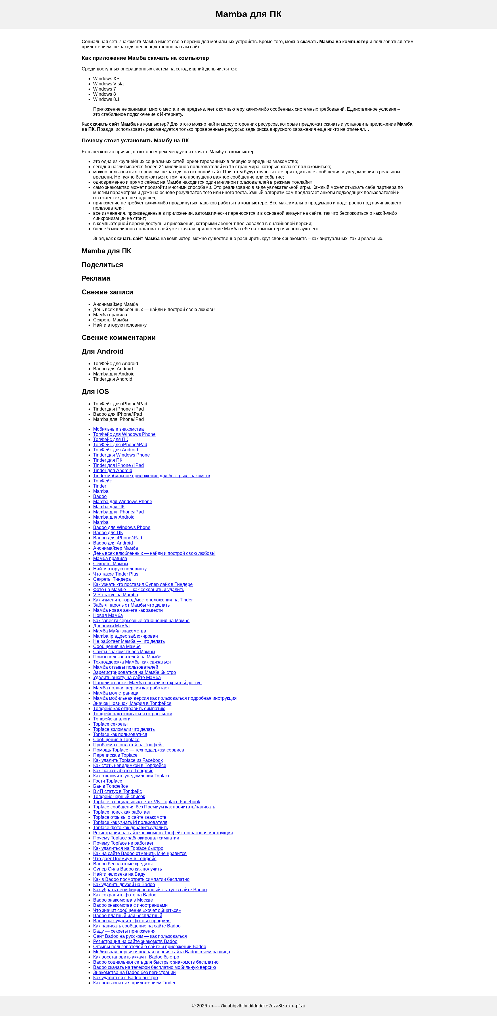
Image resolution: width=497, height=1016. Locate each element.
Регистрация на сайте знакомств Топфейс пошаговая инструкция (163, 832)
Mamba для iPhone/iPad (118, 511)
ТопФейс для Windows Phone (124, 434)
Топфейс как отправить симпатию (129, 708)
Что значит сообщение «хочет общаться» (137, 910)
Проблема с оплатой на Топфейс (128, 744)
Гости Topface (107, 781)
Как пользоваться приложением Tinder (134, 982)
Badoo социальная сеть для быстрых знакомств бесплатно (156, 962)
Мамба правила (110, 558)
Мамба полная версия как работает (131, 687)
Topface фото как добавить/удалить (130, 827)
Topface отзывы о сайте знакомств (130, 817)
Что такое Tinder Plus (115, 574)
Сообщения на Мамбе (117, 646)
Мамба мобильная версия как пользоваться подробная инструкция (165, 698)
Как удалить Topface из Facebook (128, 760)
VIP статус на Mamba (115, 594)
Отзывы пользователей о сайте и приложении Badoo (149, 946)
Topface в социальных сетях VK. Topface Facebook (146, 801)
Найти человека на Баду (119, 874)
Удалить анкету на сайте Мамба (127, 677)
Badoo (100, 496)
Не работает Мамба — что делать (129, 641)
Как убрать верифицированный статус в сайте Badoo (150, 889)
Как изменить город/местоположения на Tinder (143, 599)
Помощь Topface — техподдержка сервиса (138, 749)
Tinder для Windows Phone (121, 455)
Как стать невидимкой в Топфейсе (129, 765)
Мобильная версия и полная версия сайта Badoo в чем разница (161, 951)
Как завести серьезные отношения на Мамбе (141, 620)
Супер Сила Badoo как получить (127, 869)
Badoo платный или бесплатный (127, 915)
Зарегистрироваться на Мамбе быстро (134, 672)
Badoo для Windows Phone (121, 527)
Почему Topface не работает (123, 843)
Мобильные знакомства (118, 429)
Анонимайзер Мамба (115, 548)
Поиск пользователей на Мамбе (127, 656)
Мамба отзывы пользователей (125, 667)
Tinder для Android (112, 470)
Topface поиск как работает (122, 812)
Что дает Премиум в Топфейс (124, 858)
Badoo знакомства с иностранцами (130, 905)
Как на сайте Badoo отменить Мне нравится (140, 853)
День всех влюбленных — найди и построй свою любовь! (154, 553)
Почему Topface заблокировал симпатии (136, 837)
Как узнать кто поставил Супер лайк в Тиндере (143, 584)
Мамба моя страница (115, 693)
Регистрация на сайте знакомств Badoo (135, 941)
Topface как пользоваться (120, 734)
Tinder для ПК (107, 460)
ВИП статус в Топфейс (117, 791)
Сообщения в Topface (116, 739)
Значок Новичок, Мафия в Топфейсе (132, 703)
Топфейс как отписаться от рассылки (132, 713)
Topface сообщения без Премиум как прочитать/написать (154, 806)
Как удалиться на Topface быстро (128, 848)
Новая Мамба (108, 615)
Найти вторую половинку (120, 568)
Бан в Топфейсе (110, 786)
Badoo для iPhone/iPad (117, 537)
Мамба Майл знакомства (119, 630)
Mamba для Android (114, 517)
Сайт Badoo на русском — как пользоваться (140, 936)
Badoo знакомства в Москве (123, 900)
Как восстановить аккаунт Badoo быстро (136, 956)
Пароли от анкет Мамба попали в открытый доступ (147, 682)
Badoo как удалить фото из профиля (132, 920)
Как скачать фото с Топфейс (123, 770)
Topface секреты (110, 724)
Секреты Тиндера (112, 579)
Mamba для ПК (109, 506)
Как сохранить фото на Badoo (124, 894)
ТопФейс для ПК (110, 439)
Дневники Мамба (111, 625)
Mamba (100, 491)
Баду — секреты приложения (124, 931)
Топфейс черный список (119, 796)
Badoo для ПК (108, 532)
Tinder (99, 486)
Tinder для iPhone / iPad (118, 465)
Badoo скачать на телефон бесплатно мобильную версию (154, 967)
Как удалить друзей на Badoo (124, 884)
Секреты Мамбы (110, 563)
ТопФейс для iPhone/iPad (120, 444)
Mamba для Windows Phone (122, 501)
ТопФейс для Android (115, 449)
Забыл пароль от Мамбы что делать (131, 605)
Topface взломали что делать (124, 729)
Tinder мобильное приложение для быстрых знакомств (151, 475)
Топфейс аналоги (112, 718)
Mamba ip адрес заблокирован (125, 636)
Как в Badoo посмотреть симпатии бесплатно (141, 879)
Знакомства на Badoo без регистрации (134, 972)
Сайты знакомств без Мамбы (124, 651)
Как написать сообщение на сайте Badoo (137, 925)
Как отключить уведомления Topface (132, 775)
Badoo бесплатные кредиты (123, 863)
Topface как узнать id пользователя (130, 822)
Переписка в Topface (115, 755)
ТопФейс (102, 480)
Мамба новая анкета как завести (128, 610)
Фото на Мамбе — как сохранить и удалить (138, 589)
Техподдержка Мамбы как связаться (132, 662)
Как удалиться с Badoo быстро (125, 977)
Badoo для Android (113, 542)
